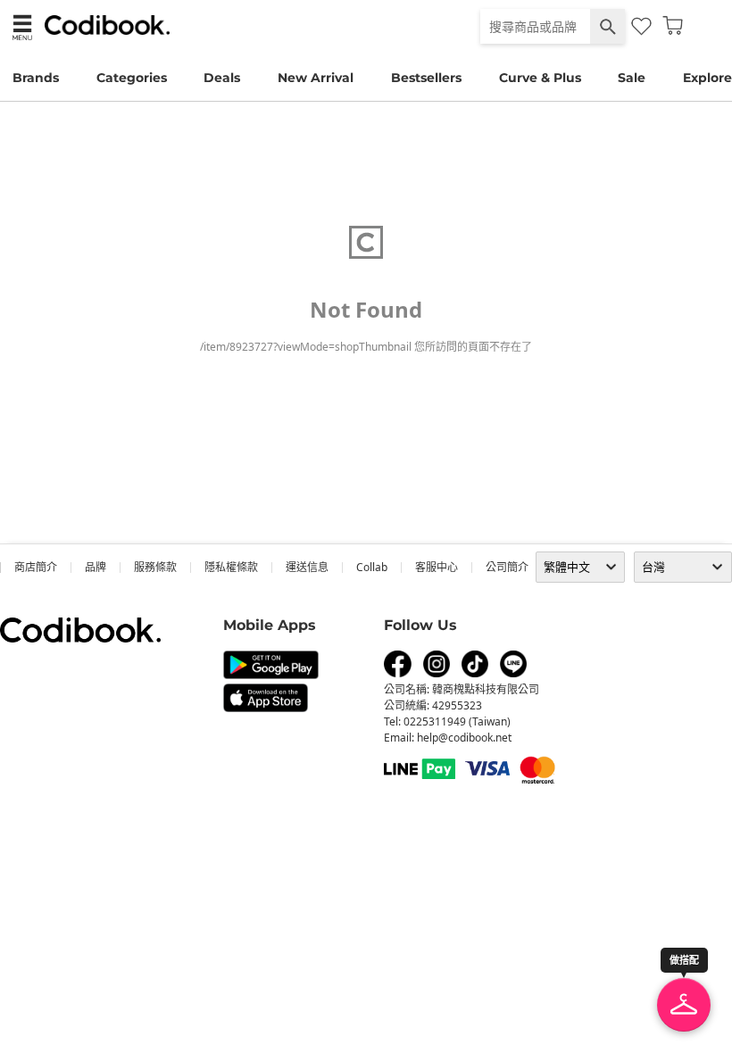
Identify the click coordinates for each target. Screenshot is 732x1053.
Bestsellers (426, 78)
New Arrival (316, 78)
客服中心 (436, 567)
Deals (222, 78)
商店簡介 (35, 567)
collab (371, 567)
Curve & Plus (540, 78)
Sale (631, 78)
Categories (131, 78)
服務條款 (155, 567)
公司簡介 (507, 567)
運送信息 (307, 567)
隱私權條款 (231, 567)
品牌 (95, 567)
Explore (707, 78)
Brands (35, 78)
